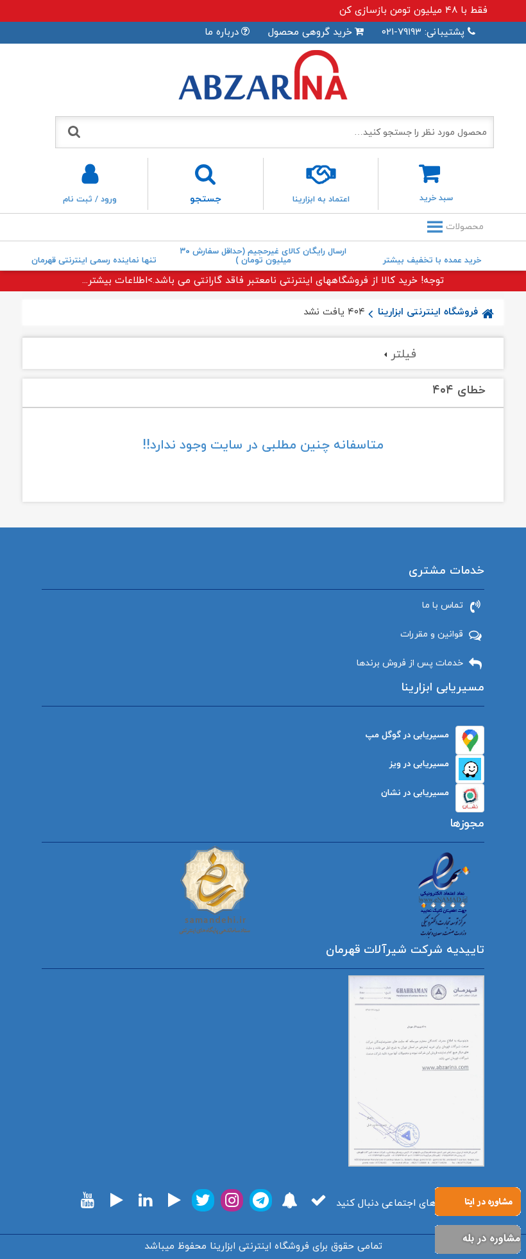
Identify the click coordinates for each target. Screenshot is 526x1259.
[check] (318, 1200)
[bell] (290, 1200)
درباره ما (222, 32)
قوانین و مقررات (431, 634)
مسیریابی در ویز (419, 764)
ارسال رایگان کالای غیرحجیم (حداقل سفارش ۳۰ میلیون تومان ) (263, 256)
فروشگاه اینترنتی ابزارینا (428, 312)
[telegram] (261, 1200)
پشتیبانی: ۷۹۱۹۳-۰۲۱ (423, 32)
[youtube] (87, 1200)
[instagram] (232, 1200)
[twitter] (203, 1200)
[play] (174, 1200)
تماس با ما (442, 605)
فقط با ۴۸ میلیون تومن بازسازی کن (413, 10)
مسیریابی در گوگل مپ (407, 735)
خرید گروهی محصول (310, 32)
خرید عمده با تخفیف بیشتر (432, 260)
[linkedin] (145, 1200)
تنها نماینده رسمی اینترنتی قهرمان (94, 260)
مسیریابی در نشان (415, 793)
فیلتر (403, 355)
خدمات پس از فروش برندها (410, 663)
